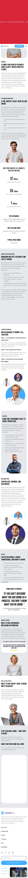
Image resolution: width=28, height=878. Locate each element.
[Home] (5, 46)
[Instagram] (2, 852)
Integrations (4, 831)
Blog (2, 843)
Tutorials (4, 839)
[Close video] (25, 869)
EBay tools (4, 827)
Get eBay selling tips (14, 863)
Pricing (3, 835)
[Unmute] (25, 875)
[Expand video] (11, 869)
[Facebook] (9, 852)
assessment (4, 847)
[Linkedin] (13, 852)
